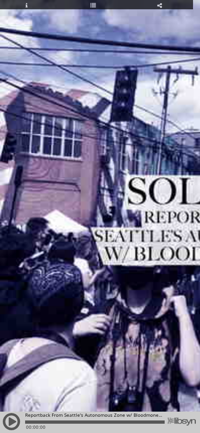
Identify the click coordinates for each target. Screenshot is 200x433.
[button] (12, 426)
